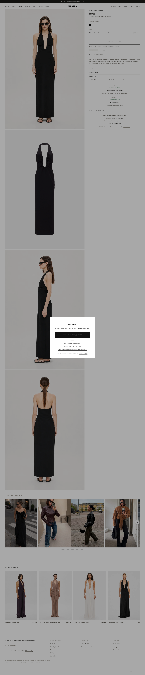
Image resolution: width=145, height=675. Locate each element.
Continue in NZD (83, 353)
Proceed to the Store (72, 335)
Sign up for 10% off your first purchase (72, 349)
